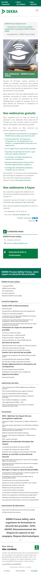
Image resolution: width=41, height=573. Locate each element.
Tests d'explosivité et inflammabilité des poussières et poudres (18, 388)
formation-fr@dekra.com (21, 215)
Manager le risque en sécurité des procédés (20, 469)
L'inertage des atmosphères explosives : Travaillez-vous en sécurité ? (19, 169)
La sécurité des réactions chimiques (13, 490)
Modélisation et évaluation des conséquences (16, 372)
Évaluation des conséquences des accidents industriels (19, 452)
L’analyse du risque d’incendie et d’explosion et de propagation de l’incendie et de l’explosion (17, 320)
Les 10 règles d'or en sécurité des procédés (20, 149)
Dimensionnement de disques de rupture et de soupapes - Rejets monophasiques (20, 460)
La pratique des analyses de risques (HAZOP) (16, 447)
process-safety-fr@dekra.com (17, 243)
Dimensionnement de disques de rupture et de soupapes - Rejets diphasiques (20, 464)
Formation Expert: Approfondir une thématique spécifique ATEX (20, 425)
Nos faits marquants (6, 3)
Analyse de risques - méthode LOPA (13, 338)
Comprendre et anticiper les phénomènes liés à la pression (20, 492)
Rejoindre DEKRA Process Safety (12, 296)
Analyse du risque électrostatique (12, 313)
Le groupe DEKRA (7, 286)
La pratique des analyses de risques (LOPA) (15, 449)
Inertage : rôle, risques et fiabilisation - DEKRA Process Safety (19, 436)
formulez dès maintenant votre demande (19, 202)
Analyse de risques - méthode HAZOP (13, 335)
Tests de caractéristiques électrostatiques (15, 393)
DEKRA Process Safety (9, 288)
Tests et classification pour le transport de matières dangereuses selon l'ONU (18, 405)
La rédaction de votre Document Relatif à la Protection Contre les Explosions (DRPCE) (19, 316)
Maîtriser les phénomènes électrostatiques (15, 433)
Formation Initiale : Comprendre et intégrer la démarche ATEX (19, 422)
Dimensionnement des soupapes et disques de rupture (19, 345)
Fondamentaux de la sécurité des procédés (15, 480)
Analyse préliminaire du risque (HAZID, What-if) (16, 340)
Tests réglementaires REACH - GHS (12, 402)
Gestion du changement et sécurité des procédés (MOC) (19, 495)
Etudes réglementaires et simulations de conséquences (19, 365)
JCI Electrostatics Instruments (11, 512)
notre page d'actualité (22, 180)
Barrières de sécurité (10, 342)
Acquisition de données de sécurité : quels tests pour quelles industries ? (20, 153)
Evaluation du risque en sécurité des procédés (17, 328)
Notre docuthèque (21, 3)
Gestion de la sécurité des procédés (16, 352)
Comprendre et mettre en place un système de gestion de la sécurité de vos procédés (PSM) (20, 473)
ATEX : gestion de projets (9, 439)
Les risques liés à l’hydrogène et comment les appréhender (20, 500)
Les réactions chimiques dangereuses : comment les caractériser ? (19, 158)
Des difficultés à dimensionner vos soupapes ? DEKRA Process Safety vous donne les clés (21, 135)
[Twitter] (33, 218)
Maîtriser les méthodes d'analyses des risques (18, 442)
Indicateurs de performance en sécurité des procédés (18, 497)
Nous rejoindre (33, 3)
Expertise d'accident (10, 374)
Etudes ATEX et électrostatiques (15, 306)
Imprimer (32, 221)
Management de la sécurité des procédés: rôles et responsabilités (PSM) (17, 477)
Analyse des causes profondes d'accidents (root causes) (19, 483)
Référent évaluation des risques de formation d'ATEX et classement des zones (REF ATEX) (19, 429)
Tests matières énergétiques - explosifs (14, 400)
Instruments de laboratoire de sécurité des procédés (18, 510)
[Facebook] (35, 218)
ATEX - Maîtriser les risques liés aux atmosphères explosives (16, 417)
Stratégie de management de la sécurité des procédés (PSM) (19, 356)
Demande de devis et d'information (17, 253)
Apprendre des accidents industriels (13, 485)
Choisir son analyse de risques (11, 333)
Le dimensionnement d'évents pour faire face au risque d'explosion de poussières (19, 324)
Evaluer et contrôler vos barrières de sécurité (17, 455)
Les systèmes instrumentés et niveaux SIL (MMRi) (17, 467)
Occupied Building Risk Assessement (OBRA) (16, 359)
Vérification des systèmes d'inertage (13, 348)
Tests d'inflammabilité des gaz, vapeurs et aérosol (17, 391)
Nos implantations (8, 291)
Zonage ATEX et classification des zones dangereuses (18, 311)
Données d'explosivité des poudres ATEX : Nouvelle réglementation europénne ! (19, 163)
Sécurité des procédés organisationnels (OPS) (16, 362)
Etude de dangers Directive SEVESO (13, 369)
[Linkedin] (37, 218)
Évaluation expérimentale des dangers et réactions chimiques (18, 396)
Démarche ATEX (7, 309)
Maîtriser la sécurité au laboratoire (12, 488)
